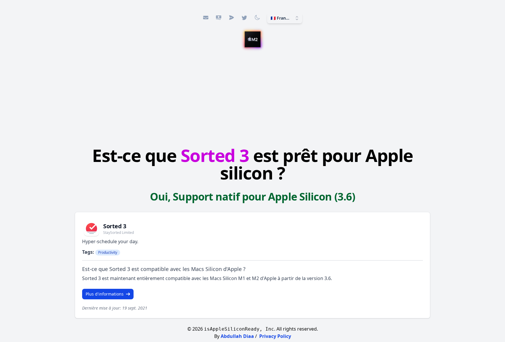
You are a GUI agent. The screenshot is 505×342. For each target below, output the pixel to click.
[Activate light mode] (257, 17)
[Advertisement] (252, 98)
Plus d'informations (105, 294)
